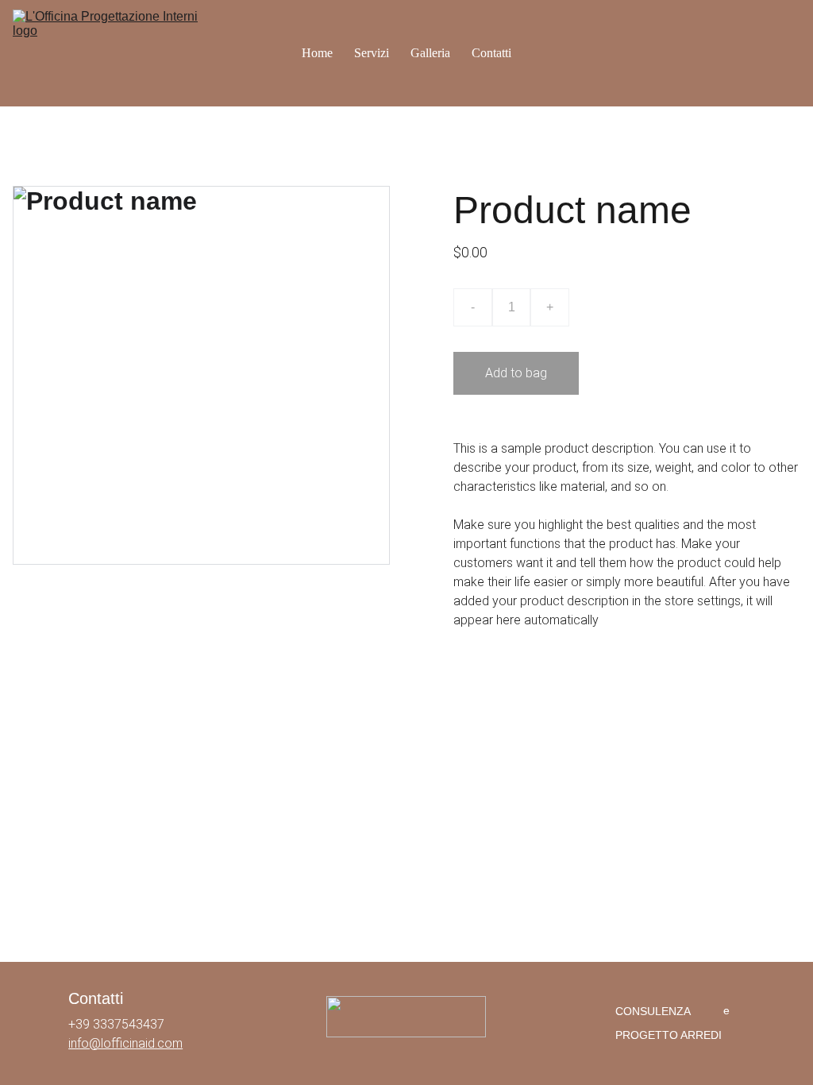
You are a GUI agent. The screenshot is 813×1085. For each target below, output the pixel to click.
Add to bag (516, 372)
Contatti (491, 53)
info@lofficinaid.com (125, 1043)
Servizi (371, 53)
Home (317, 53)
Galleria (430, 53)
